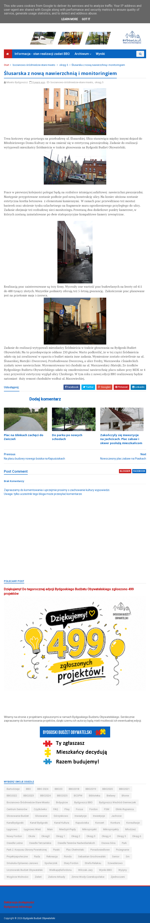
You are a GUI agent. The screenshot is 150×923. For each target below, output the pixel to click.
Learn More (69, 19)
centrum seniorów (17, 809)
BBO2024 (45, 795)
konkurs (115, 822)
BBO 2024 (42, 788)
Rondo (68, 856)
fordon (93, 809)
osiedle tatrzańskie (40, 843)
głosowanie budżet (18, 815)
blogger (125, 471)
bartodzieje (13, 788)
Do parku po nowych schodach (67, 437)
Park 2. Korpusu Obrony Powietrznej (27, 849)
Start (6, 64)
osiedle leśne (15, 843)
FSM (106, 809)
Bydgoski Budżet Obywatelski (39, 918)
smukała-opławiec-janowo (22, 863)
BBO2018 (74, 788)
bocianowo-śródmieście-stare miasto (34, 64)
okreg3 (45, 836)
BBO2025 (62, 795)
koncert (99, 822)
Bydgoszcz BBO (83, 802)
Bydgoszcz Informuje (18, 906)
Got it (86, 19)
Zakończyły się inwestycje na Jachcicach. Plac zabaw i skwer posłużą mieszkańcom (121, 439)
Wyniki (100, 54)
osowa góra (108, 843)
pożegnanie (122, 849)
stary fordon (71, 863)
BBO (28, 788)
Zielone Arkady (56, 876)
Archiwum (82, 54)
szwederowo (115, 863)
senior (115, 856)
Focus (79, 809)
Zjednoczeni (118, 876)
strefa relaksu (93, 863)
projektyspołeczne (17, 856)
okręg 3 (91, 836)
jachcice (116, 815)
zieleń (38, 876)
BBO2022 (12, 795)
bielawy (111, 795)
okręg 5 (63, 64)
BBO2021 (124, 788)
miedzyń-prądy (67, 829)
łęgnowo (12, 829)
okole (31, 836)
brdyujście (62, 802)
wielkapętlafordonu (60, 870)
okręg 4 (106, 836)
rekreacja (52, 856)
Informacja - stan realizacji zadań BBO (42, 54)
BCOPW (78, 795)
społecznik (51, 863)
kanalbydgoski (15, 822)
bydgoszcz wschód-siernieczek (117, 802)
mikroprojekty (111, 829)
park (124, 843)
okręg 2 (75, 836)
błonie (125, 795)
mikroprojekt (89, 829)
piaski (56, 849)
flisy (67, 809)
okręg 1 (60, 836)
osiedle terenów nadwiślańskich (76, 843)
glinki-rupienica (125, 809)
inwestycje (99, 815)
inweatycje (81, 815)
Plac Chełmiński (75, 849)
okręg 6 (136, 836)
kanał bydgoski (39, 822)
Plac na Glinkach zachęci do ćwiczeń (23, 437)
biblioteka (94, 795)
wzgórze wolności (17, 876)
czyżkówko (40, 809)
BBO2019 (91, 788)
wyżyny (122, 870)
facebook (139, 471)
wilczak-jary (85, 870)
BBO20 (58, 788)
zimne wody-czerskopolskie (87, 876)
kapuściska (82, 822)
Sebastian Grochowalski (92, 856)
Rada (37, 856)
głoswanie (41, 815)
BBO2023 (28, 795)
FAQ (55, 809)
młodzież (130, 829)
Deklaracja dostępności (19, 902)
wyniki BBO (105, 870)
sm (127, 856)
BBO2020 (107, 788)
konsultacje (133, 822)
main (50, 829)
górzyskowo (61, 815)
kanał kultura (61, 822)
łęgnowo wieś (32, 829)
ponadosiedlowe (100, 849)
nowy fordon (14, 836)
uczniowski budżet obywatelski (25, 870)
